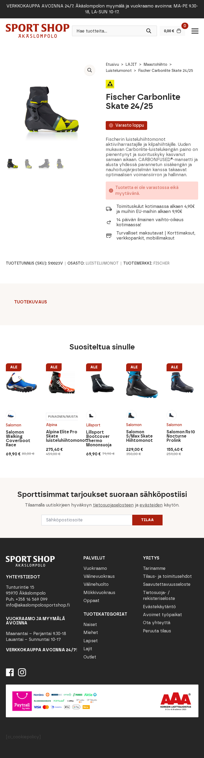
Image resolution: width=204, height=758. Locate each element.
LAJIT (131, 64)
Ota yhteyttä (156, 622)
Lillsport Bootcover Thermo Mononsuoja (99, 438)
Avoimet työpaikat (162, 614)
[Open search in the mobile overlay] (114, 31)
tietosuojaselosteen (113, 505)
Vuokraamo (95, 568)
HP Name (5, 482)
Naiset (90, 624)
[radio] (11, 415)
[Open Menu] (195, 30)
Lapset (90, 640)
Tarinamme (154, 568)
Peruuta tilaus (157, 630)
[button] (89, 70)
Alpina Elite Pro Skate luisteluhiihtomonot (62, 436)
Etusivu (112, 64)
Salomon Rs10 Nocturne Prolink (181, 436)
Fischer (161, 263)
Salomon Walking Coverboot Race (18, 438)
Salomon (13, 425)
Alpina (51, 425)
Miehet (90, 632)
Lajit (87, 648)
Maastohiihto (155, 64)
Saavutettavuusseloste (166, 584)
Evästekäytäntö (159, 606)
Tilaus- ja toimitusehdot (167, 576)
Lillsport (93, 425)
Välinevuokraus (99, 576)
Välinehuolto (96, 584)
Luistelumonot (119, 70)
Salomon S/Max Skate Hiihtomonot (139, 436)
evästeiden (151, 505)
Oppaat (91, 600)
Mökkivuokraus (99, 592)
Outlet (89, 657)
